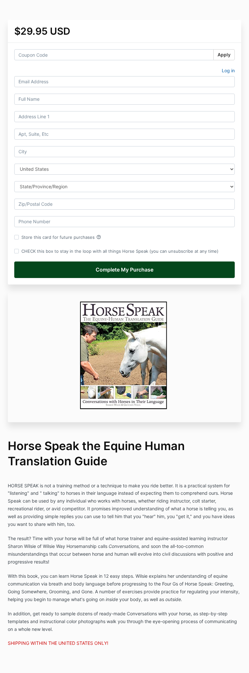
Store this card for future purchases (61, 237)
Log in (228, 70)
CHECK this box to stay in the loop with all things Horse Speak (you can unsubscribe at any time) (120, 251)
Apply (224, 54)
